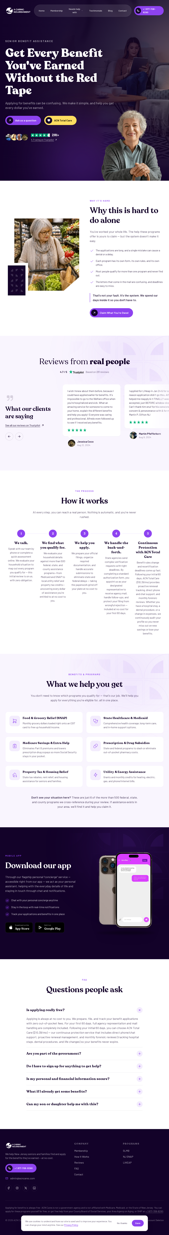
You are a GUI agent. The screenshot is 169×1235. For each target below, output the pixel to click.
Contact (122, 10)
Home (42, 10)
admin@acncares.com (22, 1178)
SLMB (126, 1150)
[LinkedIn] (34, 1188)
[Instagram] (17, 1188)
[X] (25, 1188)
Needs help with (74, 11)
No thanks (122, 1223)
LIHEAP (127, 1162)
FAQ (76, 1168)
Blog (110, 10)
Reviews (79, 1162)
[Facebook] (8, 1188)
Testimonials (95, 10)
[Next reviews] (19, 436)
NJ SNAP (128, 1156)
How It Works (81, 1156)
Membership (57, 10)
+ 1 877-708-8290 (154, 1211)
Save (137, 1223)
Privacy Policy (71, 1225)
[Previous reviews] (9, 436)
